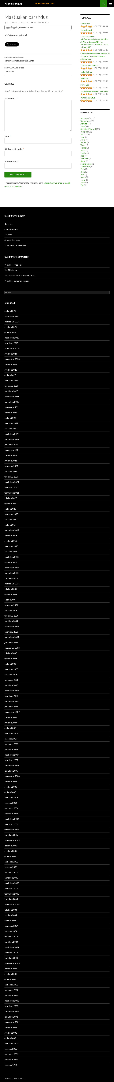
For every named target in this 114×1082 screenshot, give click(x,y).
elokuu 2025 (10, 332)
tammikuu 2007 (11, 765)
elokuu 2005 (10, 856)
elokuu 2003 (10, 979)
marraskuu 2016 (12, 583)
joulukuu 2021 (11, 444)
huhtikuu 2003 (11, 995)
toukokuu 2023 (11, 386)
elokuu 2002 (10, 1038)
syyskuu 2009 (10, 594)
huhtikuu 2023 (11, 391)
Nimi (7, 136)
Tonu (82, 145)
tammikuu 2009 (11, 637)
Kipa (82, 172)
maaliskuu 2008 (11, 690)
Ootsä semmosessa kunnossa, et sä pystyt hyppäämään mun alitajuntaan (95, 56)
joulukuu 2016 (11, 578)
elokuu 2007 (10, 728)
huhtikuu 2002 (11, 1059)
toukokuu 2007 (11, 744)
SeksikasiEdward (88, 129)
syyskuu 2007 (10, 722)
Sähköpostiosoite (14, 148)
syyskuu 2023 (10, 369)
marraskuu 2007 (12, 712)
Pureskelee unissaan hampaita (94, 91)
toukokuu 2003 (11, 990)
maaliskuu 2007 (11, 754)
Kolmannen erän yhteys (15, 245)
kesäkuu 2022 (10, 428)
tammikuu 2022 (11, 439)
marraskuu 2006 (12, 776)
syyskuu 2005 (10, 851)
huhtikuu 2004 (11, 942)
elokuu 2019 (10, 525)
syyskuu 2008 (10, 658)
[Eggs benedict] (7, 27)
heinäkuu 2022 (11, 423)
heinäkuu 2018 (11, 546)
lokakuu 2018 (10, 535)
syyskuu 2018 (10, 541)
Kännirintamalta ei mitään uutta (19, 59)
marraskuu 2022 (12, 407)
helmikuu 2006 (11, 824)
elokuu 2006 (10, 792)
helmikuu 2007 (11, 760)
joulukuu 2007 (11, 706)
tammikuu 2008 (11, 701)
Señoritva (84, 78)
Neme (83, 147)
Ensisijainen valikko (110, 3)
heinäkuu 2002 (11, 1043)
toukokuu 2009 (11, 615)
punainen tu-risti (28, 275)
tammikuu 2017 (11, 573)
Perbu (83, 134)
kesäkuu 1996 (10, 1065)
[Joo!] (11, 27)
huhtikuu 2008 (11, 685)
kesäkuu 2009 (10, 610)
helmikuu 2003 (11, 1006)
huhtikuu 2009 (11, 621)
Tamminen (85, 121)
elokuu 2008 (10, 664)
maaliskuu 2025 (11, 337)
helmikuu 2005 (11, 888)
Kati (82, 155)
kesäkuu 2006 (10, 803)
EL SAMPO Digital (18, 1078)
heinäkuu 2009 (11, 605)
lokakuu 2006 (10, 781)
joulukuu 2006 (11, 771)
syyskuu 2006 (10, 787)
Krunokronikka (13, 3)
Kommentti (11, 98)
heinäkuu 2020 (11, 514)
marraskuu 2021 (12, 450)
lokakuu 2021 (10, 455)
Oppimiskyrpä (11, 229)
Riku (82, 126)
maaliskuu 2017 (11, 567)
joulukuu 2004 (11, 899)
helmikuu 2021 (11, 487)
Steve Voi (84, 84)
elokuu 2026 (10, 311)
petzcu (83, 142)
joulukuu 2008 (11, 642)
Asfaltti (83, 123)
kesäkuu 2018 (10, 551)
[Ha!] (16, 27)
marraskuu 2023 (12, 359)
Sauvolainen (86, 163)
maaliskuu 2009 (11, 626)
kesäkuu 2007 (10, 738)
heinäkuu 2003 (11, 984)
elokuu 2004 (10, 920)
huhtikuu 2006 (11, 813)
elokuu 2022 (10, 418)
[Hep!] (14, 27)
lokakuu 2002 (10, 1027)
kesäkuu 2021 (10, 471)
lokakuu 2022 (10, 412)
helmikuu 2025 (11, 343)
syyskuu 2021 (10, 460)
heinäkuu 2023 (11, 380)
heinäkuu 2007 (11, 733)
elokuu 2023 (10, 375)
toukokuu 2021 (11, 476)
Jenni (82, 139)
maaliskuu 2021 (11, 482)
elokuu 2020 (10, 509)
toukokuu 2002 (11, 1054)
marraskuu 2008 (12, 648)
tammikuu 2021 (11, 492)
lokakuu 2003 (10, 968)
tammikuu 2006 (11, 829)
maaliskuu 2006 (11, 819)
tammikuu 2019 (11, 530)
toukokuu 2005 (11, 872)
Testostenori (86, 30)
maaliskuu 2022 (11, 434)
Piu (82, 185)
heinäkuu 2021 (11, 466)
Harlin (83, 153)
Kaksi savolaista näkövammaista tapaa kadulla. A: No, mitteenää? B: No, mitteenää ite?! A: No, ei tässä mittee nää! (94, 41)
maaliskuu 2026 (11, 316)
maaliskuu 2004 (11, 947)
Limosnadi (14, 70)
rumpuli (84, 131)
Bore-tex (8, 224)
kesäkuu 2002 (10, 1049)
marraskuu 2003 (12, 963)
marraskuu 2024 (12, 348)
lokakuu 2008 (10, 653)
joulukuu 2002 (11, 1016)
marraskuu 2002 (12, 1022)
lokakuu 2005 (10, 845)
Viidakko (25, 23)
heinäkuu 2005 (11, 861)
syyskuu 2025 (10, 327)
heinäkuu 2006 (11, 797)
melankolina (86, 72)
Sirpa (82, 161)
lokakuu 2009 (10, 589)
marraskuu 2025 (12, 321)
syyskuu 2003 (10, 974)
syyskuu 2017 (10, 562)
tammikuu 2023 (11, 402)
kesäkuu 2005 (10, 867)
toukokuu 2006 (11, 808)
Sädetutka (12, 270)
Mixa (82, 180)
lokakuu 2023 (10, 364)
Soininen (84, 158)
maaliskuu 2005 (11, 883)
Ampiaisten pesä (12, 240)
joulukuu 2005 (11, 835)
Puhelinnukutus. (87, 97)
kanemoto (85, 166)
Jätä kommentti (41, 23)
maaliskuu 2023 (11, 396)
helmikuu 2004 (11, 952)
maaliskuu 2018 (11, 557)
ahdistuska (85, 23)
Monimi (8, 234)
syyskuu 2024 (10, 353)
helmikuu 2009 (11, 631)
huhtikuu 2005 (11, 877)
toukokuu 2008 (11, 680)
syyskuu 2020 (10, 503)
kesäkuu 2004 (10, 931)
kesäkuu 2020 (10, 519)
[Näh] (9, 27)
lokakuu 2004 (10, 910)
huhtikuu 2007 (11, 749)
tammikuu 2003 (11, 1011)
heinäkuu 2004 (11, 926)
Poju (82, 169)
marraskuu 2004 (12, 904)
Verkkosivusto (11, 161)
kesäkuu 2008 (10, 674)
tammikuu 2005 (11, 893)
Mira (82, 182)
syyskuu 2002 (10, 1033)
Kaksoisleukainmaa (89, 65)
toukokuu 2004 (11, 936)
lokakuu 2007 (10, 717)
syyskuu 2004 (10, 915)
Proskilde (18, 264)
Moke (83, 177)
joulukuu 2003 (11, 958)
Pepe (82, 150)
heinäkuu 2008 (11, 669)
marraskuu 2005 (12, 840)
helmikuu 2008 (11, 696)
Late (82, 137)
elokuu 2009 (10, 599)
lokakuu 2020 (10, 498)
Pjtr (82, 174)
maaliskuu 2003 (11, 1000)
